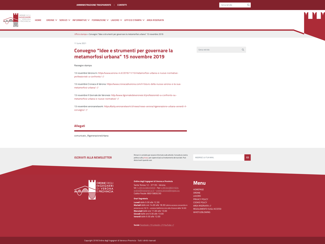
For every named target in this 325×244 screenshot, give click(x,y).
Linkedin (156, 225)
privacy (146, 157)
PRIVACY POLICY (200, 199)
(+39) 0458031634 (170, 187)
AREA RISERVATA (155, 20)
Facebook (144, 225)
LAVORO (197, 196)
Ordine (196, 192)
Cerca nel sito (226, 5)
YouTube (168, 225)
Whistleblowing (201, 212)
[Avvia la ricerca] (248, 5)
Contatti (122, 5)
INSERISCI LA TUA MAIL (204, 157)
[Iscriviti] (247, 157)
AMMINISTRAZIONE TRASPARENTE (94, 5)
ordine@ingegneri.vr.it (144, 190)
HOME (38, 20)
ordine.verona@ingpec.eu (168, 190)
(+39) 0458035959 (146, 187)
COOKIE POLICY (200, 202)
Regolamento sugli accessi (207, 209)
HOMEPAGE (198, 189)
